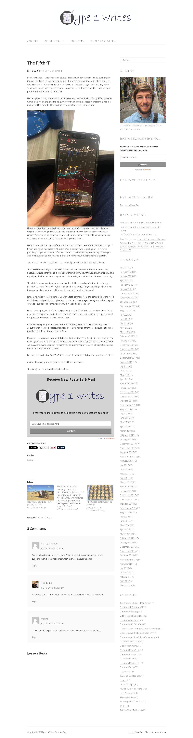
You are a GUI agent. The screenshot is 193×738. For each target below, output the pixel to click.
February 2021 (127, 284)
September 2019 (128, 357)
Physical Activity (127, 697)
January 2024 (126, 271)
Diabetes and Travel (129, 641)
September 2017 (128, 456)
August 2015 (126, 563)
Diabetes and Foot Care (131, 624)
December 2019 (128, 344)
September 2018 (128, 404)
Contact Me (77, 41)
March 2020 (126, 332)
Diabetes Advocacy (129, 611)
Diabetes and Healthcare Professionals (139, 628)
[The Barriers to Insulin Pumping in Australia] (72, 498)
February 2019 (127, 383)
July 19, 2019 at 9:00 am (52, 587)
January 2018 (126, 439)
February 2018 (127, 435)
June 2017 (125, 469)
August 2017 (126, 460)
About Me (32, 41)
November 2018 (128, 396)
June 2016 (125, 520)
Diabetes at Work (128, 645)
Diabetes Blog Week (129, 650)
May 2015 (125, 576)
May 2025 (125, 267)
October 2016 (127, 503)
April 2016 (125, 529)
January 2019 (126, 387)
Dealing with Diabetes (130, 607)
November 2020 (128, 297)
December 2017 (128, 443)
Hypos (123, 680)
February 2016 (127, 538)
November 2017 (128, 447)
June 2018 (125, 417)
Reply (34, 565)
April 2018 (125, 426)
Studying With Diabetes (131, 701)
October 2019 (127, 353)
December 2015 (128, 546)
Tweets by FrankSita (129, 205)
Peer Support (126, 692)
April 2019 (125, 379)
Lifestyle (131, 732)
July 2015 (124, 568)
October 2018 (127, 400)
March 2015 (126, 585)
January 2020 (126, 340)
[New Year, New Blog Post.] (40, 492)
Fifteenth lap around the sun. (147, 222)
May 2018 (125, 422)
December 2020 (128, 293)
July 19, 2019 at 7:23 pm (52, 623)
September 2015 (128, 559)
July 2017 (124, 465)
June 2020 (125, 319)
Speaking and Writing (103, 41)
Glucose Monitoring (129, 675)
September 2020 (128, 306)
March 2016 (126, 533)
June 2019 (125, 370)
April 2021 (125, 280)
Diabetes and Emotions (131, 615)
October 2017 (127, 452)
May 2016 (125, 525)
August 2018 (126, 409)
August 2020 (126, 310)
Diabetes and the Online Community (137, 637)
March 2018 (126, 430)
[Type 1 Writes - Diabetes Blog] (96, 31)
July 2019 (124, 366)
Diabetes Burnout (128, 654)
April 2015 (125, 581)
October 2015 (127, 555)
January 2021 (126, 289)
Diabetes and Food (129, 620)
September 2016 (128, 508)
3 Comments (56, 70)
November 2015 (128, 551)
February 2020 (127, 336)
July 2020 (124, 314)
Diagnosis (124, 671)
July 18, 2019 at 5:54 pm (52, 548)
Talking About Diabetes (131, 710)
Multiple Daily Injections (131, 688)
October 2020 (127, 301)
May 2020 (125, 323)
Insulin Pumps (127, 684)
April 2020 (125, 327)
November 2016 (128, 499)
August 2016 (126, 512)
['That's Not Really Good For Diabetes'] (100, 492)
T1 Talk (123, 705)
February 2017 (127, 486)
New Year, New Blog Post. (39, 501)
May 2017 (125, 473)
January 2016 (126, 542)
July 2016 (124, 516)
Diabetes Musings (45, 517)
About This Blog (54, 41)
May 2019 (125, 375)
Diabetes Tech (127, 667)
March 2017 (126, 482)
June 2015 (125, 572)
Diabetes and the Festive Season (136, 632)
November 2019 (128, 349)
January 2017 (126, 490)
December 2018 (128, 392)
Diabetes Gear (127, 658)
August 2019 (126, 362)
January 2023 (126, 276)
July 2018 (124, 413)
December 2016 (128, 495)
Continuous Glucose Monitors (134, 602)
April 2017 (125, 478)
